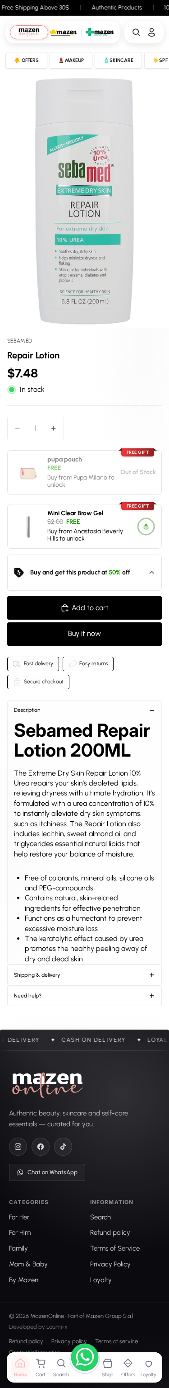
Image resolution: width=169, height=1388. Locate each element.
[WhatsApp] (85, 1359)
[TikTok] (63, 1147)
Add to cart (90, 607)
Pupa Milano (90, 477)
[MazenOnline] (47, 1085)
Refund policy (26, 1341)
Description (27, 710)
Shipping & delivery (37, 975)
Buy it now (84, 633)
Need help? (27, 996)
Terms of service (116, 1341)
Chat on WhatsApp (52, 1172)
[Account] (151, 32)
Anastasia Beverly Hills (85, 534)
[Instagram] (18, 1147)
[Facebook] (41, 1147)
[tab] (29, 32)
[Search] (136, 32)
